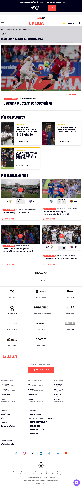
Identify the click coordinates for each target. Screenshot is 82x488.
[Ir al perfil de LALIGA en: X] (33, 453)
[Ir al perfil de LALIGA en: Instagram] (24, 453)
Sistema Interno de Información (29, 473)
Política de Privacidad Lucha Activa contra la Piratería (41, 480)
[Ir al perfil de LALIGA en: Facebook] (16, 453)
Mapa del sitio (25, 472)
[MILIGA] (79, 23)
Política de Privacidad (34, 477)
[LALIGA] (36, 23)
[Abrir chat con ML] (76, 482)
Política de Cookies (49, 477)
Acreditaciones (36, 472)
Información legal (56, 473)
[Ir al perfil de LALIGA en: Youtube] (66, 453)
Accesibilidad (45, 473)
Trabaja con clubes (63, 472)
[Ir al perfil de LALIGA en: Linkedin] (41, 453)
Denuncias (16, 472)
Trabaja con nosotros (49, 472)
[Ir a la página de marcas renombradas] (41, 465)
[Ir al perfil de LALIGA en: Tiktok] (49, 453)
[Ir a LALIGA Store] (41, 18)
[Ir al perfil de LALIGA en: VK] (58, 453)
